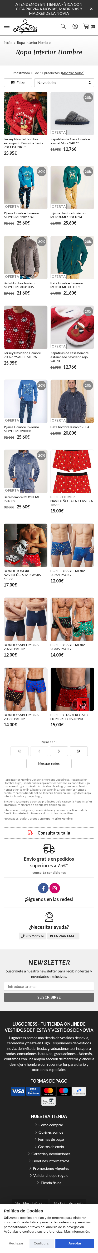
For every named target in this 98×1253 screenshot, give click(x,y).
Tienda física (50, 1182)
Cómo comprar (51, 1124)
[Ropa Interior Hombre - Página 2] (59, 751)
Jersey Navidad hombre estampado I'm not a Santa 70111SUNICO (23, 143)
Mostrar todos (72, 73)
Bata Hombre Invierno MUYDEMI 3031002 (66, 285)
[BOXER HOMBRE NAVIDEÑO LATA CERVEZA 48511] (72, 471)
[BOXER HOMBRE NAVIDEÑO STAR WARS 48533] (25, 545)
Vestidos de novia (68, 1203)
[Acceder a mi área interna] (75, 26)
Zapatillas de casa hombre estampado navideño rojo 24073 (69, 357)
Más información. (77, 1231)
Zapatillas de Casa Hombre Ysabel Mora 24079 (70, 141)
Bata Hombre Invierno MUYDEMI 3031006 (20, 285)
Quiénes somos (51, 1132)
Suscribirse (49, 997)
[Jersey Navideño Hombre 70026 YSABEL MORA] (25, 327)
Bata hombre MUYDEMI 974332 (21, 499)
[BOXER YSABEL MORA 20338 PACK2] (25, 689)
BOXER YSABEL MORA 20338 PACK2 (21, 717)
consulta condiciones (49, 872)
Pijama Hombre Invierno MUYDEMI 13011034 (68, 215)
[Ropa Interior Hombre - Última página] (79, 751)
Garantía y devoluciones (50, 1153)
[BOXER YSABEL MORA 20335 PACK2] (72, 619)
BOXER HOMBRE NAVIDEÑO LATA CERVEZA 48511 (71, 501)
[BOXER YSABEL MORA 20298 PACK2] (25, 619)
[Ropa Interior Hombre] (19, 751)
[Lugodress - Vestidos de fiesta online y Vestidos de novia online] (25, 26)
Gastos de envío (51, 1146)
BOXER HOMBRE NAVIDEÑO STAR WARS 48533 (22, 575)
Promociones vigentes (51, 1168)
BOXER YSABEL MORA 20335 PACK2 (67, 647)
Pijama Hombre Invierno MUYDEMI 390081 (21, 429)
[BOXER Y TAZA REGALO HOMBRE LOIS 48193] (72, 689)
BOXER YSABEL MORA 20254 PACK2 (67, 573)
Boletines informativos (50, 1161)
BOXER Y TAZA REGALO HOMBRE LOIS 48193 (69, 717)
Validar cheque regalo (51, 1175)
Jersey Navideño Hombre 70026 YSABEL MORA (22, 355)
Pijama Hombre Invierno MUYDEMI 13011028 (21, 215)
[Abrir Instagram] (54, 888)
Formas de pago (51, 1139)
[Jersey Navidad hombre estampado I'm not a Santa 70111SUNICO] (25, 113)
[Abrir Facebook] (43, 888)
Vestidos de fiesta (29, 1203)
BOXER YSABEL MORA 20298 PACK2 (21, 647)
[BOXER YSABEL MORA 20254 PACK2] (72, 545)
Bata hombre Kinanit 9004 (69, 427)
